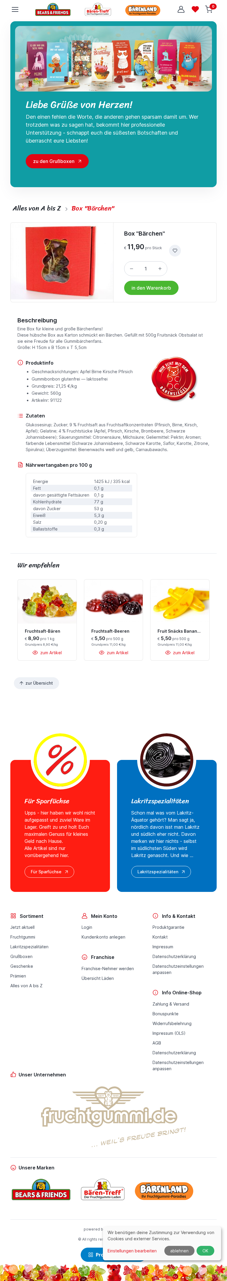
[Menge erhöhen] (160, 269)
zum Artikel (50, 652)
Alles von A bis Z (26, 985)
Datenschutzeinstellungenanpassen (178, 969)
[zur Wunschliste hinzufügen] (175, 251)
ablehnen (179, 1250)
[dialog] (162, 1243)
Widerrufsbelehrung (172, 1023)
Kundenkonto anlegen (103, 936)
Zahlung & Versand (171, 1003)
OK (205, 1250)
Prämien (18, 975)
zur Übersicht (39, 683)
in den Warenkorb (151, 288)
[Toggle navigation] (14, 9)
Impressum (163, 946)
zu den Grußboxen (53, 161)
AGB (157, 1042)
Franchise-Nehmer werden (108, 968)
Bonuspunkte (166, 1013)
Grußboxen (21, 956)
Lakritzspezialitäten (157, 871)
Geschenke (21, 966)
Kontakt (160, 936)
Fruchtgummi (22, 936)
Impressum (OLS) (169, 1033)
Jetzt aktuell (22, 927)
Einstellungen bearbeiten (132, 1250)
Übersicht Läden (98, 978)
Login (87, 927)
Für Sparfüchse (46, 871)
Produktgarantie (168, 927)
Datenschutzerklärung (174, 956)
